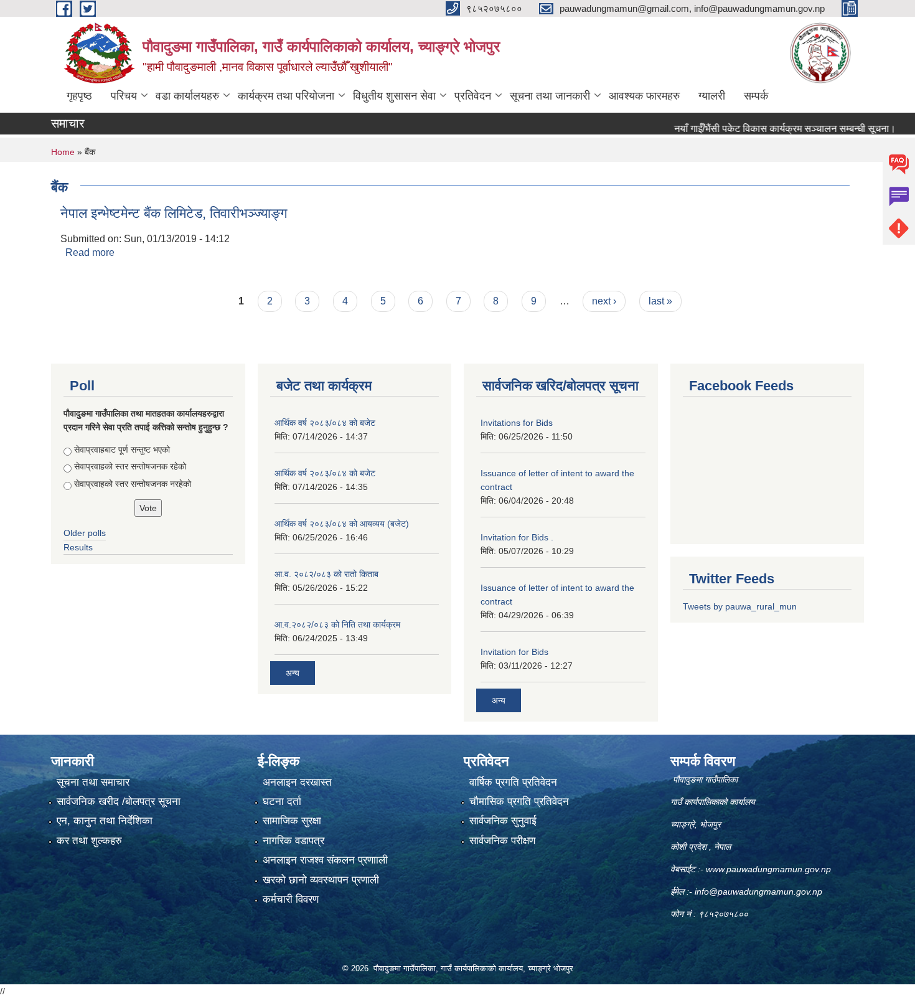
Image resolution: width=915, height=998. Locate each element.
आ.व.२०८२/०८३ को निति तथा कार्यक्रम (337, 624)
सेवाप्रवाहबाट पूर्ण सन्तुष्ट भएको (122, 449)
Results (78, 547)
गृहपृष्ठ (79, 96)
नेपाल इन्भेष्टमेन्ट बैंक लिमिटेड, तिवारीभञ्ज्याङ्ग (173, 213)
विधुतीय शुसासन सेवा (394, 96)
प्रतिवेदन (472, 96)
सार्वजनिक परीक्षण (502, 841)
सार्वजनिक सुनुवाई (503, 821)
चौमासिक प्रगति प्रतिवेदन (519, 801)
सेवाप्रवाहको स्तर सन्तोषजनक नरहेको (132, 484)
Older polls (84, 533)
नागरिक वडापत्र (293, 841)
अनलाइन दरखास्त (297, 782)
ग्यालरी (711, 96)
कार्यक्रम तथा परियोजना (286, 96)
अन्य (292, 673)
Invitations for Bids (517, 423)
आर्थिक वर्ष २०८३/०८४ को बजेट (324, 423)
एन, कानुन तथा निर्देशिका (104, 821)
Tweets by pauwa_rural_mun (740, 606)
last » (660, 301)
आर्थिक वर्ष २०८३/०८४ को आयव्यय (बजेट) (341, 524)
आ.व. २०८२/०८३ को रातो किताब (326, 574)
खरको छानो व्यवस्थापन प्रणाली (321, 880)
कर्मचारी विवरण (291, 899)
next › (604, 301)
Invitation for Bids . (517, 537)
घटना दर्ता (282, 801)
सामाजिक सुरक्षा (292, 821)
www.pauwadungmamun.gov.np (769, 869)
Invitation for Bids (514, 652)
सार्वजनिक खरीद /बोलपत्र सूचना (119, 801)
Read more (90, 252)
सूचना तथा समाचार (93, 782)
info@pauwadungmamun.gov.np (758, 892)
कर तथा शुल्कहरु (89, 841)
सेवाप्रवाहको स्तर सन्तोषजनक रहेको (130, 466)
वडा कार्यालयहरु (187, 96)
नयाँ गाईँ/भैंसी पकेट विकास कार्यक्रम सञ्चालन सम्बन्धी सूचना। (763, 128)
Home (63, 152)
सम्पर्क (756, 96)
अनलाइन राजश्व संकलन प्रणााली (325, 860)
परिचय (124, 96)
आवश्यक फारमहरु (644, 96)
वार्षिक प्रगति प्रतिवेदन (513, 782)
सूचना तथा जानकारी (550, 96)
